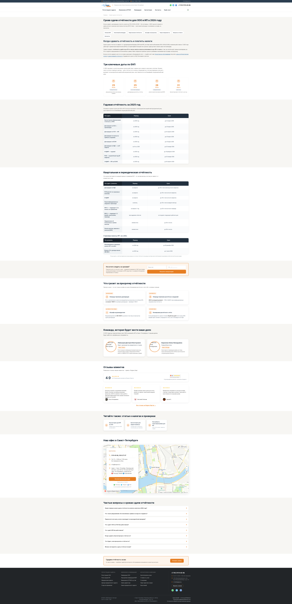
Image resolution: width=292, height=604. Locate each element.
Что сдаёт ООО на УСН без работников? (117, 524)
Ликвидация (137, 10)
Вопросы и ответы (177, 32)
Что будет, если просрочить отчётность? (117, 541)
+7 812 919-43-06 (184, 5)
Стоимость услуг (144, 577)
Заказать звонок (177, 585)
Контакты (158, 10)
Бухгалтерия (148, 10)
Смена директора (125, 583)
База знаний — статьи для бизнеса (181, 597)
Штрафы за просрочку (151, 32)
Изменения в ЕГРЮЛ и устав (128, 580)
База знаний (143, 585)
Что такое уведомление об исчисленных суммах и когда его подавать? (126, 513)
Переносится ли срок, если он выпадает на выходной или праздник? (125, 519)
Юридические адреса (107, 580)
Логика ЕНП (108, 32)
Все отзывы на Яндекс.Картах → (146, 405)
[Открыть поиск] (188, 9)
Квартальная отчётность (135, 32)
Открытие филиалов (107, 585)
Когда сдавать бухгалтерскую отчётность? (118, 536)
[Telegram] (173, 5)
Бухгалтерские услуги (146, 575)
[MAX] (176, 5)
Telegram (125, 484)
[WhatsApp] (171, 5)
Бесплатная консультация (122, 479)
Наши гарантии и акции (146, 583)
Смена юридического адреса (128, 585)
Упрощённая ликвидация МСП (129, 577)
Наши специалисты (165, 32)
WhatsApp (117, 484)
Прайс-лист (167, 10)
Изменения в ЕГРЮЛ (125, 10)
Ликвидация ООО (125, 575)
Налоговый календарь (120, 32)
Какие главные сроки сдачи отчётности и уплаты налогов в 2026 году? (126, 508)
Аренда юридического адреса (109, 583)
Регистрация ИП (106, 577)
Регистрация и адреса (109, 10)
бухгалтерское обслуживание (162, 54)
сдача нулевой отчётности (115, 56)
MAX (130, 484)
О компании (143, 580)
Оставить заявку (177, 560)
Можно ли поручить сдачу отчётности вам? (118, 547)
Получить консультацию (167, 271)
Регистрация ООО (106, 575)
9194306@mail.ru (186, 1)
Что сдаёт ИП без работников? (114, 530)
